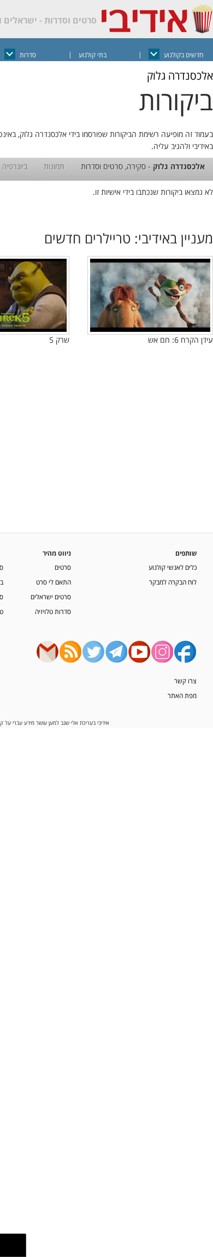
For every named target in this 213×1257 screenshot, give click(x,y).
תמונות (54, 166)
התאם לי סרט (53, 581)
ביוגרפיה (14, 166)
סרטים (63, 567)
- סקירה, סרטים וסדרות (143, 166)
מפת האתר (182, 695)
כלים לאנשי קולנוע (173, 567)
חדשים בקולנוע (183, 54)
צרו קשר (185, 680)
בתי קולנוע (92, 54)
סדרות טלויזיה (53, 611)
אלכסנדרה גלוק (180, 75)
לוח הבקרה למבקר (173, 581)
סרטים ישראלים (51, 596)
